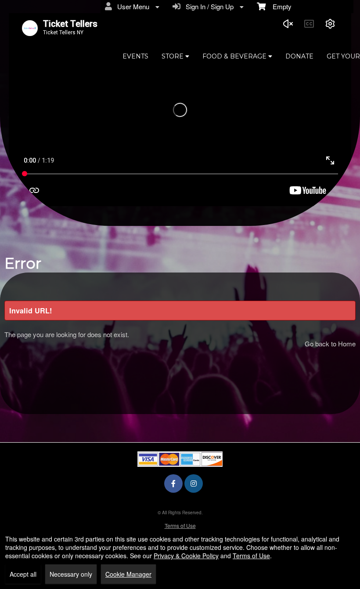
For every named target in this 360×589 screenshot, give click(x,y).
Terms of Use (180, 525)
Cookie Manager (128, 574)
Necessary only (71, 574)
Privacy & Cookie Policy (186, 555)
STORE (173, 56)
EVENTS (135, 56)
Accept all (23, 574)
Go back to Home (330, 343)
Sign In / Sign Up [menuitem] (207, 6)
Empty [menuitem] (279, 6)
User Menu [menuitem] (131, 6)
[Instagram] (194, 483)
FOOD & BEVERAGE (235, 56)
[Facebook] (173, 483)
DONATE (299, 56)
